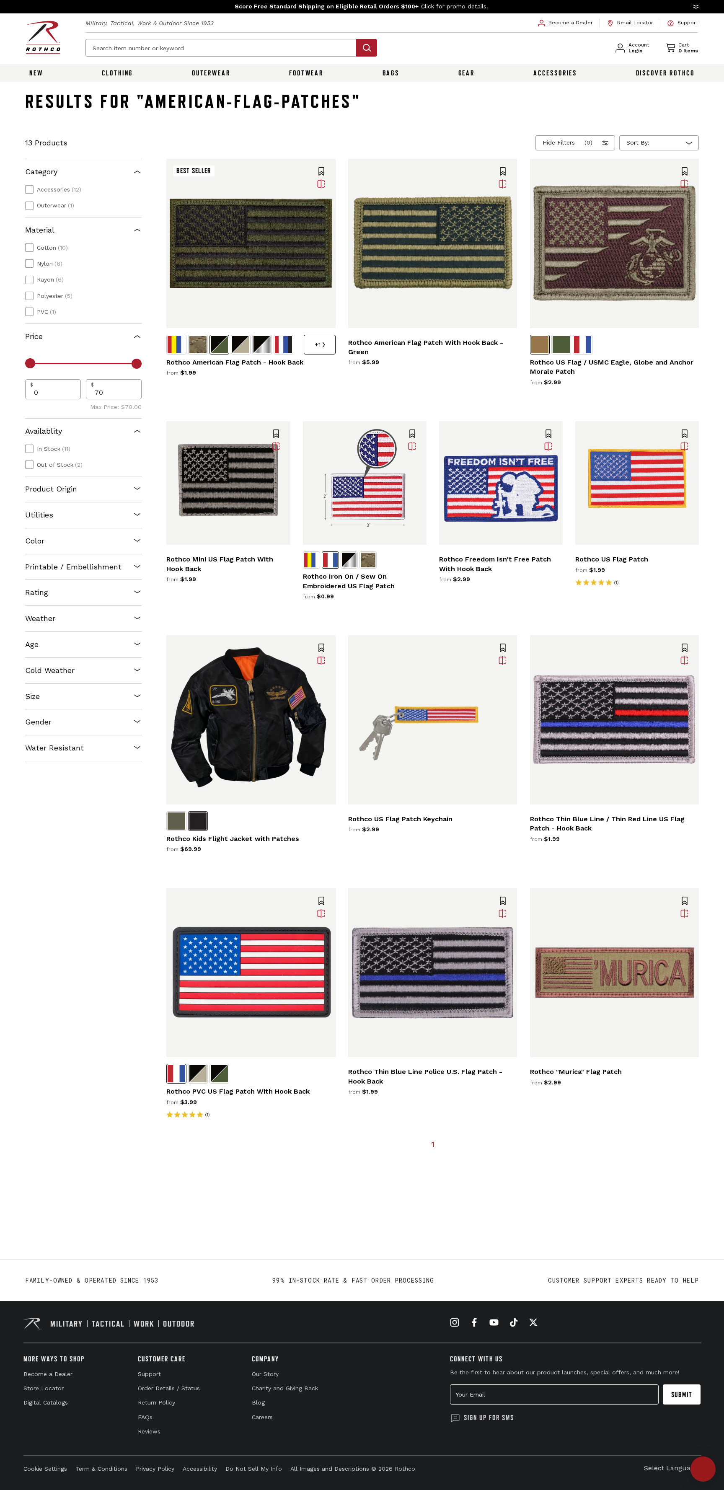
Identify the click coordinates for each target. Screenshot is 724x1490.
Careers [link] (262, 1417)
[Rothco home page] (43, 37)
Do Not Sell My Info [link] (253, 1468)
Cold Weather (50, 670)
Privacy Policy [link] (155, 1468)
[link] (565, 23)
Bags (391, 73)
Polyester (54, 295)
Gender (38, 721)
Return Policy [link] (156, 1402)
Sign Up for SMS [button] (489, 1417)
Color (34, 540)
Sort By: (637, 142)
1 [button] (432, 1144)
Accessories (555, 73)
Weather (40, 618)
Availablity (43, 431)
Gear (466, 73)
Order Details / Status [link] (169, 1388)
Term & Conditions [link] (101, 1468)
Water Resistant (54, 747)
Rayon (50, 279)
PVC (46, 311)
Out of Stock (60, 464)
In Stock (53, 448)
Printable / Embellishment (73, 566)
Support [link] (149, 1374)
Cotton (52, 247)
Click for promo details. (454, 6)
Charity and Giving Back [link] (285, 1388)
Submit (682, 1394)
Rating (36, 592)
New (36, 73)
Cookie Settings (45, 1468)
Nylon (49, 263)
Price (34, 336)
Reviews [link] (149, 1431)
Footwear (306, 73)
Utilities (39, 514)
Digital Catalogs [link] (45, 1402)
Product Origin (51, 488)
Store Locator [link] (43, 1388)
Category (41, 171)
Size (32, 696)
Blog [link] (258, 1402)
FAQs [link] (145, 1417)
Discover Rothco (665, 73)
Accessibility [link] (200, 1468)
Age (32, 644)
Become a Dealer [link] (47, 1374)
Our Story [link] (265, 1374)
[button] (362, 6)
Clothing (117, 73)
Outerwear (211, 73)
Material (39, 229)
